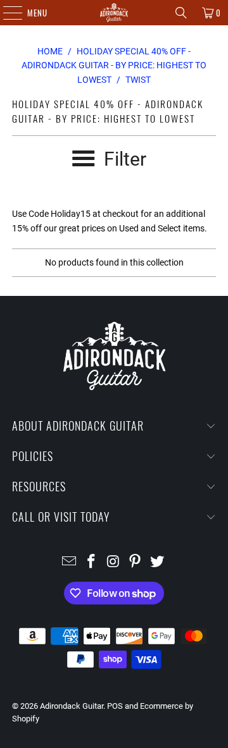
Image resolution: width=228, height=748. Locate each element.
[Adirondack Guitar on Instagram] (113, 562)
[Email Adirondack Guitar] (69, 562)
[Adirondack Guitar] (114, 12)
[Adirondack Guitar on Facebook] (91, 562)
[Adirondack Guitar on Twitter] (157, 562)
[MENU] (6, 12)
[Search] (181, 12)
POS (115, 706)
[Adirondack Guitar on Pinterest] (135, 562)
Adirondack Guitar (71, 706)
